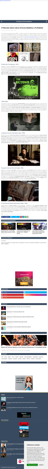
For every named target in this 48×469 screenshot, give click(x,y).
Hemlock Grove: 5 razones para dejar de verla (15, 311)
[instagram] (35, 295)
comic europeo (38, 358)
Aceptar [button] (29, 464)
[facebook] (12, 292)
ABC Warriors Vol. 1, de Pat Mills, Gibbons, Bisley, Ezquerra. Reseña (8, 231)
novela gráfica (35, 356)
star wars (19, 358)
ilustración (10, 358)
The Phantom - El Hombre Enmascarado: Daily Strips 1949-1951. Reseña (20, 316)
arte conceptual (4, 358)
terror (5, 25)
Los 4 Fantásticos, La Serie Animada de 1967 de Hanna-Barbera (19, 326)
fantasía (17, 356)
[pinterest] (12, 295)
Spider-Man (41, 356)
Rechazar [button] (35, 464)
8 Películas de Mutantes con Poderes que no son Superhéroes (19, 306)
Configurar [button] (41, 464)
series (6, 356)
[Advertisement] (24, 10)
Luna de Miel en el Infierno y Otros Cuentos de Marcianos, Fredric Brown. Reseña (38, 232)
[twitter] (35, 292)
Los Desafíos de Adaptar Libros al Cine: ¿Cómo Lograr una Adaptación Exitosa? (22, 407)
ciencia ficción (6, 213)
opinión (24, 358)
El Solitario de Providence (24, 21)
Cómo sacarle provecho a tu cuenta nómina (15, 397)
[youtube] (12, 297)
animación (15, 358)
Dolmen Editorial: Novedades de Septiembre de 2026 (17, 321)
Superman (21, 356)
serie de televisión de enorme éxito (31, 37)
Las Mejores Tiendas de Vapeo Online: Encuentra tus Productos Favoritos (21, 402)
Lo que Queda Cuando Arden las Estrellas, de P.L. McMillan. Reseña (23, 232)
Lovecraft (17, 213)
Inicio (2, 25)
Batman (9, 356)
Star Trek (28, 358)
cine (9, 213)
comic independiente (27, 356)
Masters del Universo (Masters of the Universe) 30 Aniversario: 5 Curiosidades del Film (23, 347)
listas (14, 213)
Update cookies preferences (5, 0)
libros (12, 213)
